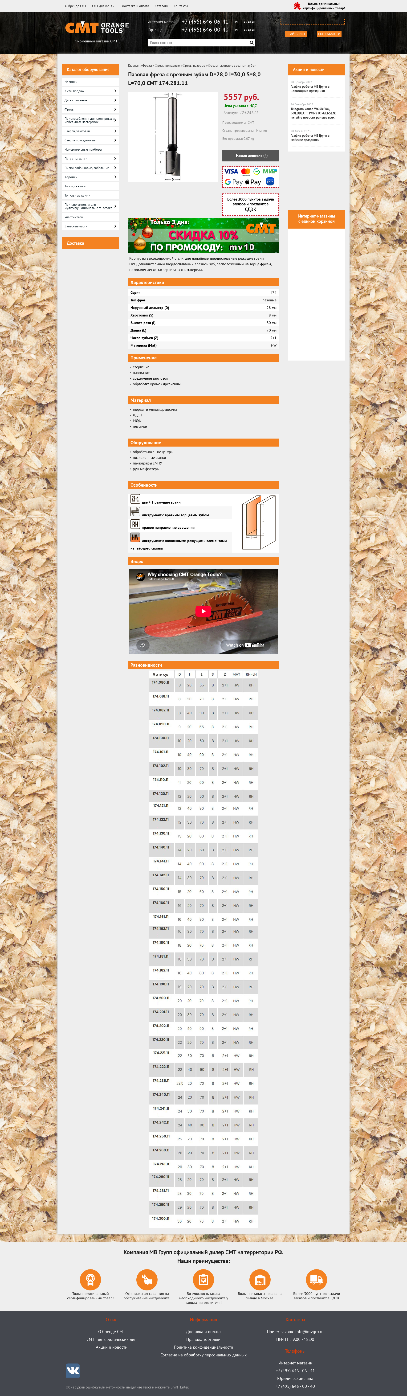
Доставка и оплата (135, 6)
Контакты (181, 6)
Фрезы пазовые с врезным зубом (232, 65)
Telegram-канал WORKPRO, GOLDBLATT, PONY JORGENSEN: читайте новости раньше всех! (313, 113)
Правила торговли (203, 1339)
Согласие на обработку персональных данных (203, 1355)
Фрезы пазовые (194, 65)
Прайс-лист (295, 34)
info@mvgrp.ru (309, 1331)
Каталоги (161, 6)
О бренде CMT (75, 6)
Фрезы (147, 65)
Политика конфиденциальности (203, 1347)
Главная (133, 65)
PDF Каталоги (329, 34)
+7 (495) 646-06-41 (205, 21)
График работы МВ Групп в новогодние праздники (310, 88)
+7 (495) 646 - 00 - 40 (295, 1386)
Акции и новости (309, 69)
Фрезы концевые (167, 65)
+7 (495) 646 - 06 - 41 (295, 1370)
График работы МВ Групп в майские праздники (310, 137)
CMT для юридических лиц (111, 1339)
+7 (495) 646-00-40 (205, 29)
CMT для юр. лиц (104, 6)
